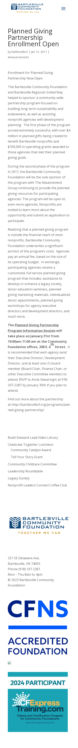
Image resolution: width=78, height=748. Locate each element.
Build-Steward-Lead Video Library (33, 437)
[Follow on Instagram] (35, 544)
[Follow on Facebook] (27, 544)
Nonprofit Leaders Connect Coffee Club (37, 485)
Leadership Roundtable (25, 471)
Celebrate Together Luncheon (30, 444)
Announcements (18, 57)
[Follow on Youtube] (43, 544)
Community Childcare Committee (32, 464)
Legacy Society (19, 478)
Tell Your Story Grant (27, 457)
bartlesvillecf (20, 52)
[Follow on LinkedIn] (51, 544)
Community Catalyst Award (31, 450)
